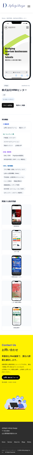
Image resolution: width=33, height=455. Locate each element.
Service (10, 442)
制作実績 (9, 18)
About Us (17, 442)
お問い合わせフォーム (11, 377)
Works (29, 442)
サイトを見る (7, 105)
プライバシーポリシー (10, 450)
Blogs (23, 442)
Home (3, 18)
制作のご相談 (20, 105)
